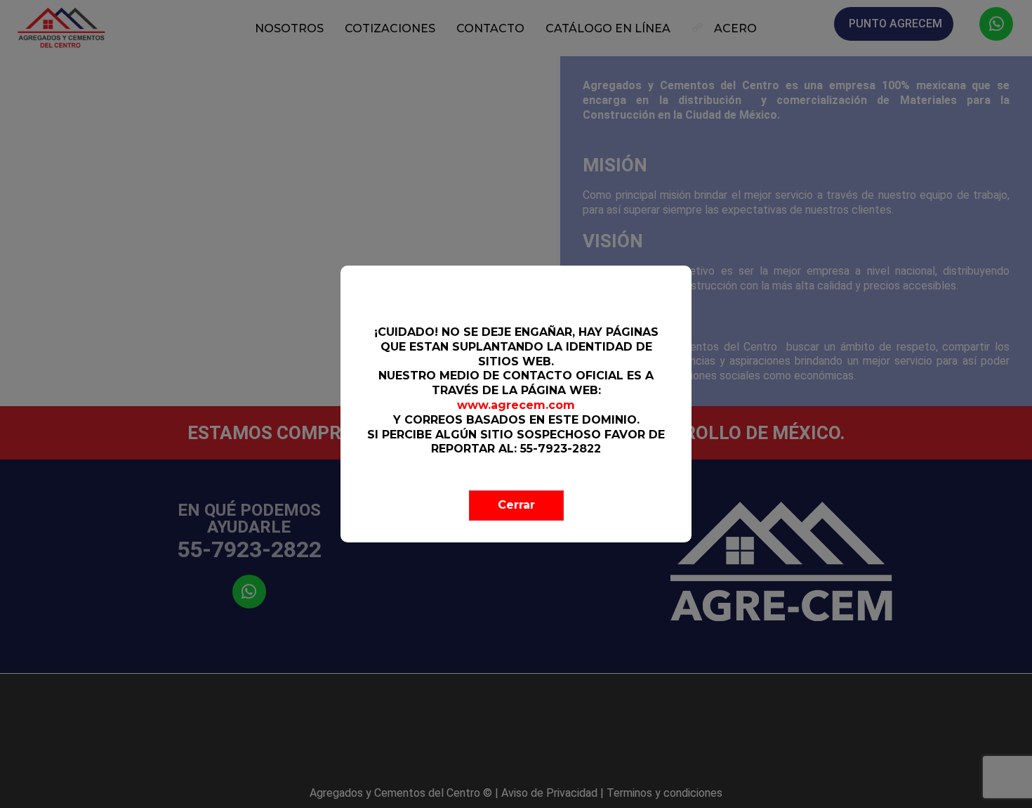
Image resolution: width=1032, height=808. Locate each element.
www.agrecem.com (516, 405)
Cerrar (516, 504)
